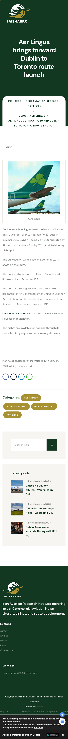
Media (3, 640)
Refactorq (39, 707)
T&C (12, 711)
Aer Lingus (31, 398)
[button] (34, 734)
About (3, 630)
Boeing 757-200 (16, 406)
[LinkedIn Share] (21, 377)
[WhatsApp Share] (29, 377)
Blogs (3, 645)
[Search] (52, 445)
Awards (4, 635)
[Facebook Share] (5, 377)
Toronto (12, 415)
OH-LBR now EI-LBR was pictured (22, 313)
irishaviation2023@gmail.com (20, 673)
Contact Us (7, 650)
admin (8, 146)
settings (38, 727)
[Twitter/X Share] (13, 377)
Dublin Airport (44, 406)
